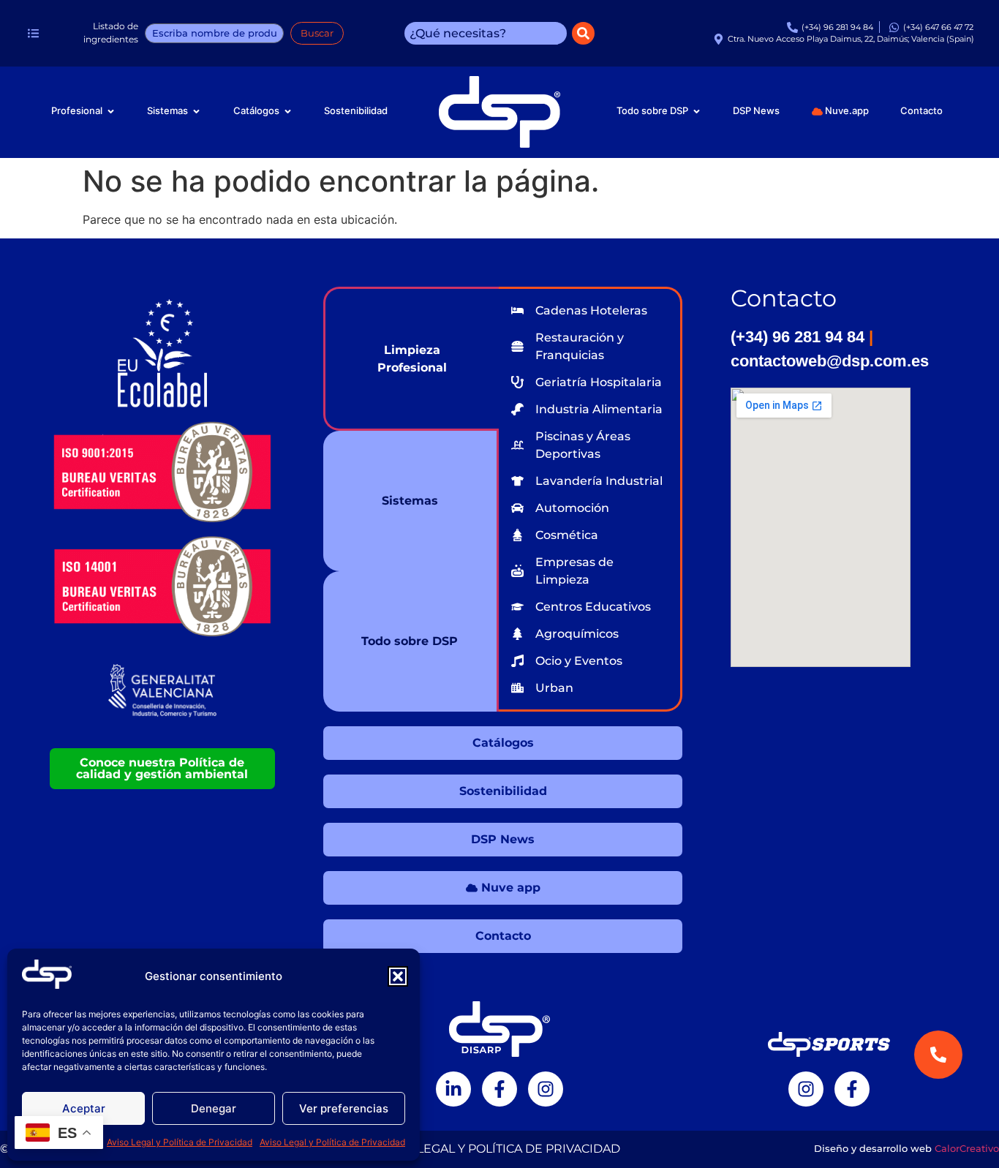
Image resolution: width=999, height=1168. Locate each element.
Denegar (213, 1108)
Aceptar (83, 1108)
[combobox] (485, 33)
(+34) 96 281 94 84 (800, 337)
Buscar (317, 33)
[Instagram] (545, 1089)
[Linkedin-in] (453, 1089)
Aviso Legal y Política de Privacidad (179, 1142)
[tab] (411, 359)
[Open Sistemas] (196, 111)
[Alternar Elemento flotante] (938, 1122)
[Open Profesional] (111, 111)
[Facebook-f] (499, 1089)
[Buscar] (583, 33)
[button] (398, 976)
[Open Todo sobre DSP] (696, 111)
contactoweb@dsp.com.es (830, 361)
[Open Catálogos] (288, 111)
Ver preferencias (343, 1108)
